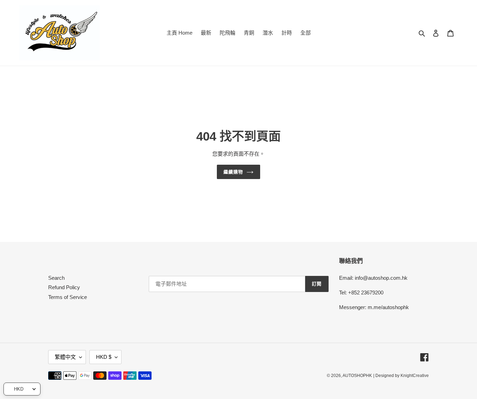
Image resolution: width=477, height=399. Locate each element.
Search (56, 278)
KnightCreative (415, 375)
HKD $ (103, 357)
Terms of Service (67, 297)
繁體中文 (65, 357)
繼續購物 (233, 171)
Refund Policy (64, 287)
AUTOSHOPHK (357, 375)
